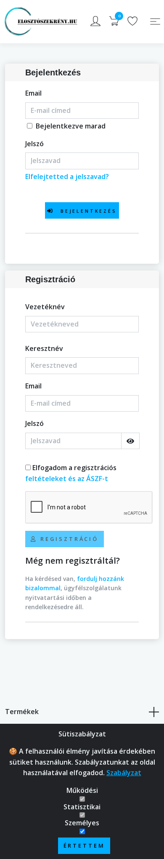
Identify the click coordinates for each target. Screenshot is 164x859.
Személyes (82, 822)
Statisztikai (82, 806)
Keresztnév (44, 348)
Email (33, 93)
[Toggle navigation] (155, 21)
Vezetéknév (45, 306)
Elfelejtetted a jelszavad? (67, 176)
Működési (82, 790)
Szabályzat (123, 772)
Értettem (84, 845)
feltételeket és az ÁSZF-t (66, 478)
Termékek (22, 711)
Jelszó (34, 143)
